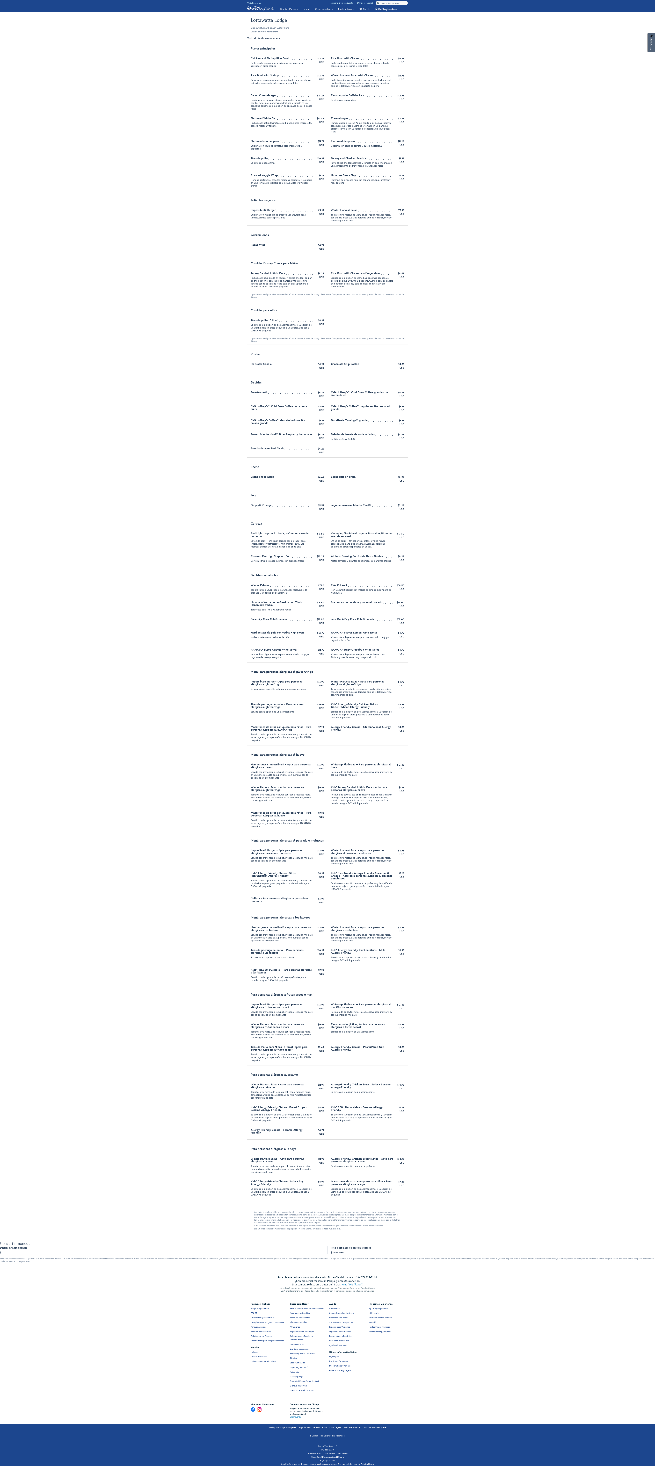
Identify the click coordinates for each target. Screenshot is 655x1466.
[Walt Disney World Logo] (260, 8)
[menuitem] (358, 3)
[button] (364, 9)
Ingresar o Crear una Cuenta (341, 3)
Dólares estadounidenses (13, 1247)
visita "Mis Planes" (351, 1284)
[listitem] (327, 117)
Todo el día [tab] (253, 38)
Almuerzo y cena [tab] (270, 38)
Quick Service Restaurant (264, 31)
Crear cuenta (295, 1417)
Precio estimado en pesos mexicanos (351, 1247)
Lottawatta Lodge (269, 20)
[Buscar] (378, 3)
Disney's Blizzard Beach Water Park (270, 27)
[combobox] (392, 3)
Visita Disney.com (254, 3)
